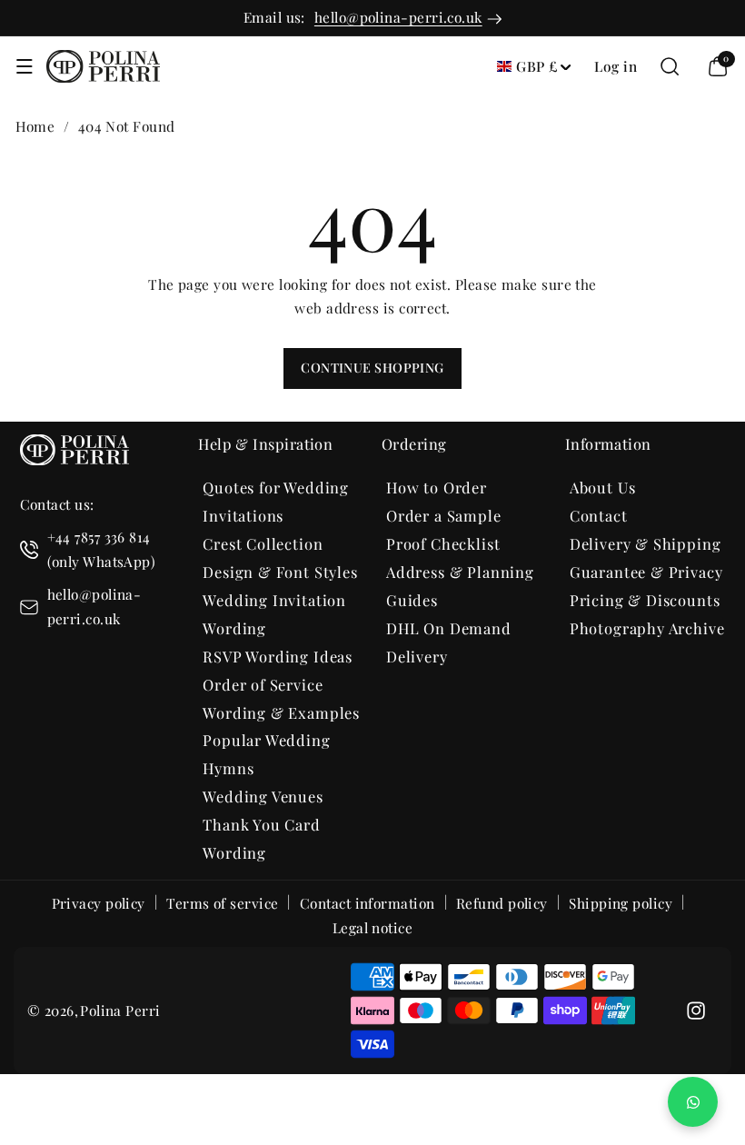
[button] (24, 67)
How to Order (436, 487)
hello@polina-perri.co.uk (398, 16)
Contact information (367, 902)
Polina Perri (120, 1010)
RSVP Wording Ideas (278, 656)
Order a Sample (444, 515)
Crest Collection (263, 543)
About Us (603, 487)
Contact (599, 515)
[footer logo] (74, 453)
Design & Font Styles (280, 572)
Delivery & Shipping (645, 543)
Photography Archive (647, 628)
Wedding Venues (263, 796)
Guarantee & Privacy (646, 572)
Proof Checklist (443, 543)
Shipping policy (620, 902)
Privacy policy (98, 902)
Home (35, 125)
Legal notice (372, 927)
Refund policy (502, 902)
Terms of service (222, 902)
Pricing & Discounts (645, 600)
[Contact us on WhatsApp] (693, 1102)
